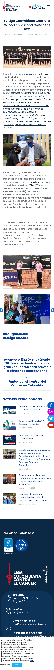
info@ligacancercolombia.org (29, 624)
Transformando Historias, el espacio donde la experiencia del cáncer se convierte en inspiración (35, 480)
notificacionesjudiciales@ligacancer (33, 636)
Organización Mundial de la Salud (31, 74)
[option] (27, 309)
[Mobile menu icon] (48, 6)
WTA (31, 185)
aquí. (32, 660)
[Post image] (9, 411)
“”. (27, 110)
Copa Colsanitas (29, 182)
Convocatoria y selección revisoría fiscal (31, 437)
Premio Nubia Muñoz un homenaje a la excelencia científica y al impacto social (33, 497)
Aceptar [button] (17, 665)
